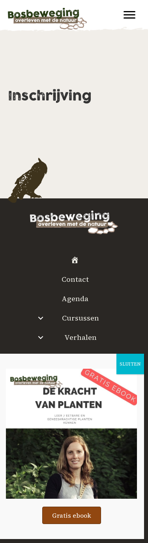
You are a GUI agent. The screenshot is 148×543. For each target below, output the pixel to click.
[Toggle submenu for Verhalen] (41, 337)
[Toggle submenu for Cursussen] (41, 318)
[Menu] (129, 15)
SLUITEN (130, 364)
